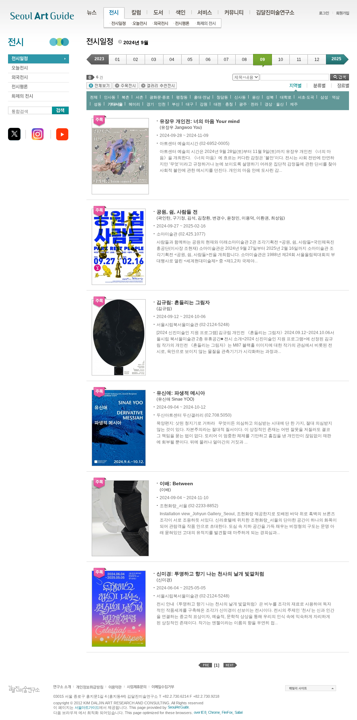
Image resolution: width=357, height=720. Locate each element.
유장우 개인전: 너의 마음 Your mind (200, 121)
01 (117, 59)
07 (226, 59)
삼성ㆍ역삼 (330, 97)
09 (262, 59)
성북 (270, 97)
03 (153, 59)
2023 (99, 58)
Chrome (214, 712)
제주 (294, 104)
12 (316, 59)
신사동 (240, 97)
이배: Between (176, 483)
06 (208, 59)
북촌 (125, 97)
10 (280, 59)
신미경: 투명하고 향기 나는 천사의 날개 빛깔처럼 (210, 573)
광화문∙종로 (160, 97)
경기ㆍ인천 (156, 104)
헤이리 (134, 104)
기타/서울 (115, 104)
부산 (176, 104)
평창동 (182, 97)
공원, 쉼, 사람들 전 (177, 212)
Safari (238, 712)
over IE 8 (200, 712)
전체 (94, 97)
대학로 (285, 97)
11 (299, 59)
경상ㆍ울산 (274, 104)
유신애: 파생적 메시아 (181, 393)
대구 (189, 104)
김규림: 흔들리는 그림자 (183, 302)
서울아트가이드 (87, 707)
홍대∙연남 (202, 97)
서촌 (139, 97)
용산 (256, 97)
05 (190, 59)
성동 (97, 104)
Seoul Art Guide (178, 707)
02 (135, 59)
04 (171, 59)
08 (244, 59)
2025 (336, 58)
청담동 (222, 97)
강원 (203, 104)
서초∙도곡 (306, 97)
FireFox (227, 712)
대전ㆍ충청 (223, 104)
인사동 (109, 97)
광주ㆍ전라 (248, 104)
